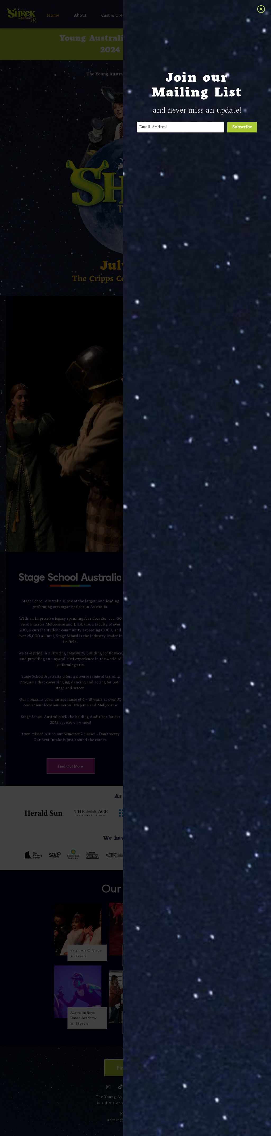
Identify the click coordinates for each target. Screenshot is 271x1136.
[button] (261, 9)
